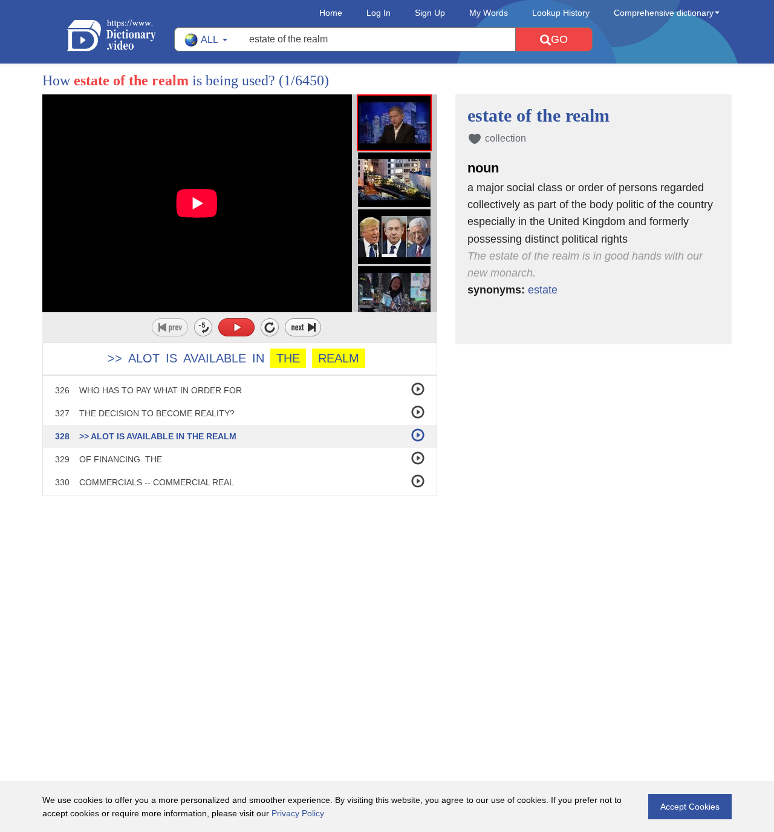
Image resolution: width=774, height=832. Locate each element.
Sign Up (430, 13)
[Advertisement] (387, 574)
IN (258, 358)
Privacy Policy (298, 813)
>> (115, 358)
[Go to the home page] (120, 35)
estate (543, 290)
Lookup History (561, 13)
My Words (488, 13)
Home (330, 13)
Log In (378, 13)
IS (171, 358)
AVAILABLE (214, 358)
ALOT (144, 358)
